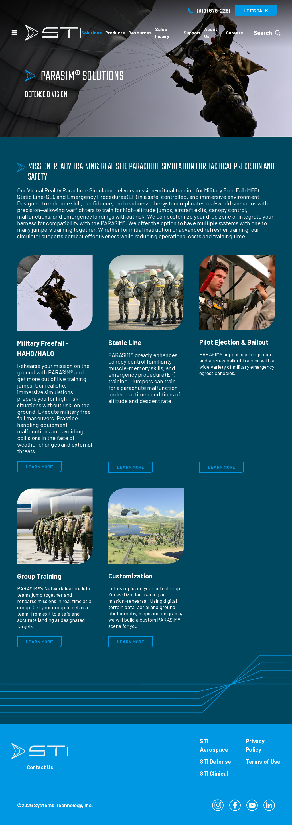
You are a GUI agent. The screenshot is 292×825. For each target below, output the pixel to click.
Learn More (39, 466)
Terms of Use (263, 761)
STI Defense (215, 761)
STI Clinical (214, 773)
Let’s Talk (256, 10)
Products (115, 32)
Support (192, 32)
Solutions (91, 32)
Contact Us (40, 767)
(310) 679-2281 (213, 10)
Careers (234, 32)
